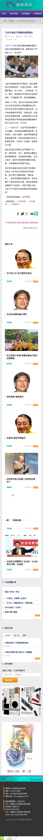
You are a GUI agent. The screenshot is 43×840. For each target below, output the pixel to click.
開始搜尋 (8, 680)
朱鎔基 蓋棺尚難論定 (16, 438)
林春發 (20, 36)
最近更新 (14, 14)
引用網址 (15, 204)
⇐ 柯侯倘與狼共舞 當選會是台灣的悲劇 (21, 223)
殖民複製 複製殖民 (15, 397)
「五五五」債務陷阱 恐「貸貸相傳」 (19, 603)
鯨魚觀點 (26, 14)
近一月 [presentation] (16, 635)
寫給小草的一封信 (12, 592)
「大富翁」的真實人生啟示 (15, 598)
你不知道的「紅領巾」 (14, 607)
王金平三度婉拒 (11, 46)
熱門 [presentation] (24, 635)
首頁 (4, 14)
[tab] (8, 635)
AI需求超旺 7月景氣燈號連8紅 (17, 643)
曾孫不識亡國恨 (11, 612)
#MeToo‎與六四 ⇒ (30, 228)
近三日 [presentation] (8, 635)
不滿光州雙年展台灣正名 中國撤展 (18, 652)
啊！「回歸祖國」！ (16, 520)
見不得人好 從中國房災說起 (19, 273)
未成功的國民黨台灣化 (17, 314)
